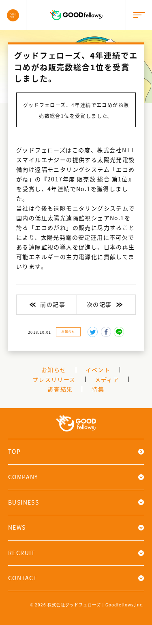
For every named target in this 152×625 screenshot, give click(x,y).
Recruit (21, 553)
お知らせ (68, 331)
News (17, 527)
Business (23, 502)
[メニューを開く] (139, 15)
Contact (22, 578)
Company (23, 477)
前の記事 (52, 304)
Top (14, 451)
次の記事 (99, 304)
